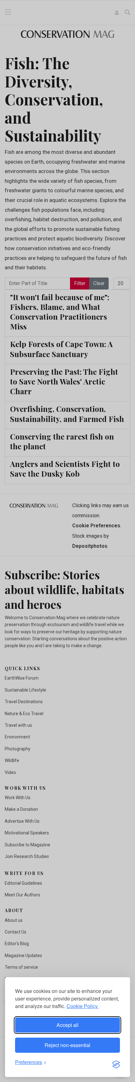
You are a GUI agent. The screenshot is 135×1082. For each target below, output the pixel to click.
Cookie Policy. (83, 1006)
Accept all (67, 1025)
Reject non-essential (67, 1045)
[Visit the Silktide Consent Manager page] (116, 1062)
